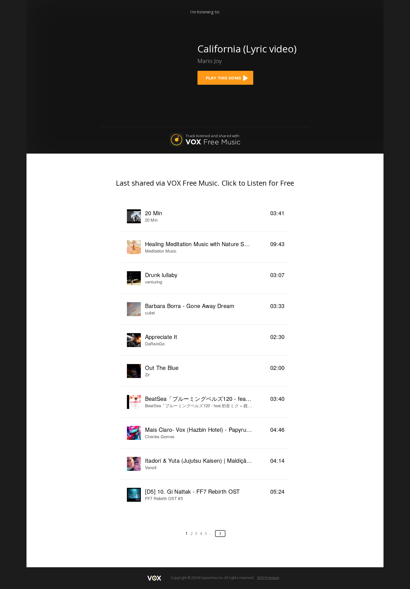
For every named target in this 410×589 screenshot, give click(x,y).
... (211, 533)
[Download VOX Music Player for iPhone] (149, 62)
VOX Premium (268, 577)
